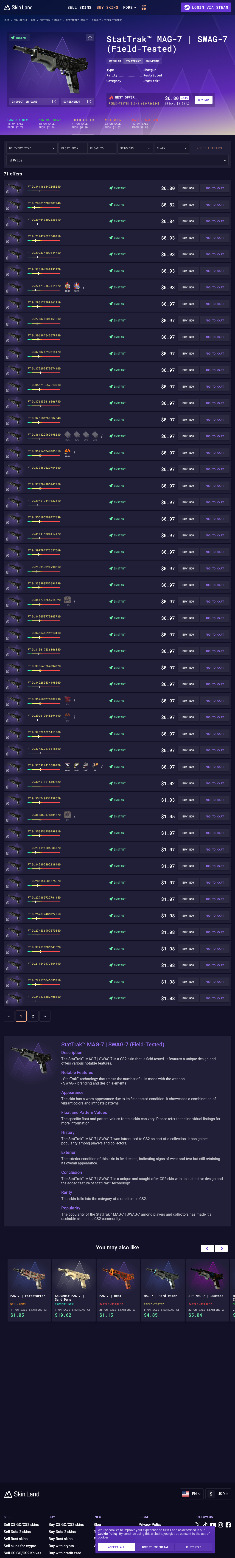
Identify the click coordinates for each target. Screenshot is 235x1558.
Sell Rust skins (16, 1539)
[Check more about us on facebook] (228, 1525)
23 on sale (113, 123)
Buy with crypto (61, 1546)
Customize (193, 1547)
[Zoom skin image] (7, 192)
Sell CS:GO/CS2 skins (21, 1524)
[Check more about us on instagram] (220, 1525)
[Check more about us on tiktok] (205, 1525)
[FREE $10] (143, 7)
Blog (97, 1524)
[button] (221, 1248)
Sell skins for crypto (20, 1546)
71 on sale (83, 123)
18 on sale (17, 123)
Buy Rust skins (61, 1539)
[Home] (18, 7)
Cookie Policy (108, 1533)
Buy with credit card (65, 1553)
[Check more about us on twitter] (198, 1525)
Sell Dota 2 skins (17, 1532)
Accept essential (155, 1547)
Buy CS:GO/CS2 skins (66, 1524)
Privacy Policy (150, 1524)
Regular (115, 61)
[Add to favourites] (90, 37)
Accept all (116, 1547)
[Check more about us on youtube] (213, 1525)
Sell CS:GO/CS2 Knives (22, 1553)
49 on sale (145, 123)
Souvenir (152, 61)
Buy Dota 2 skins (62, 1532)
